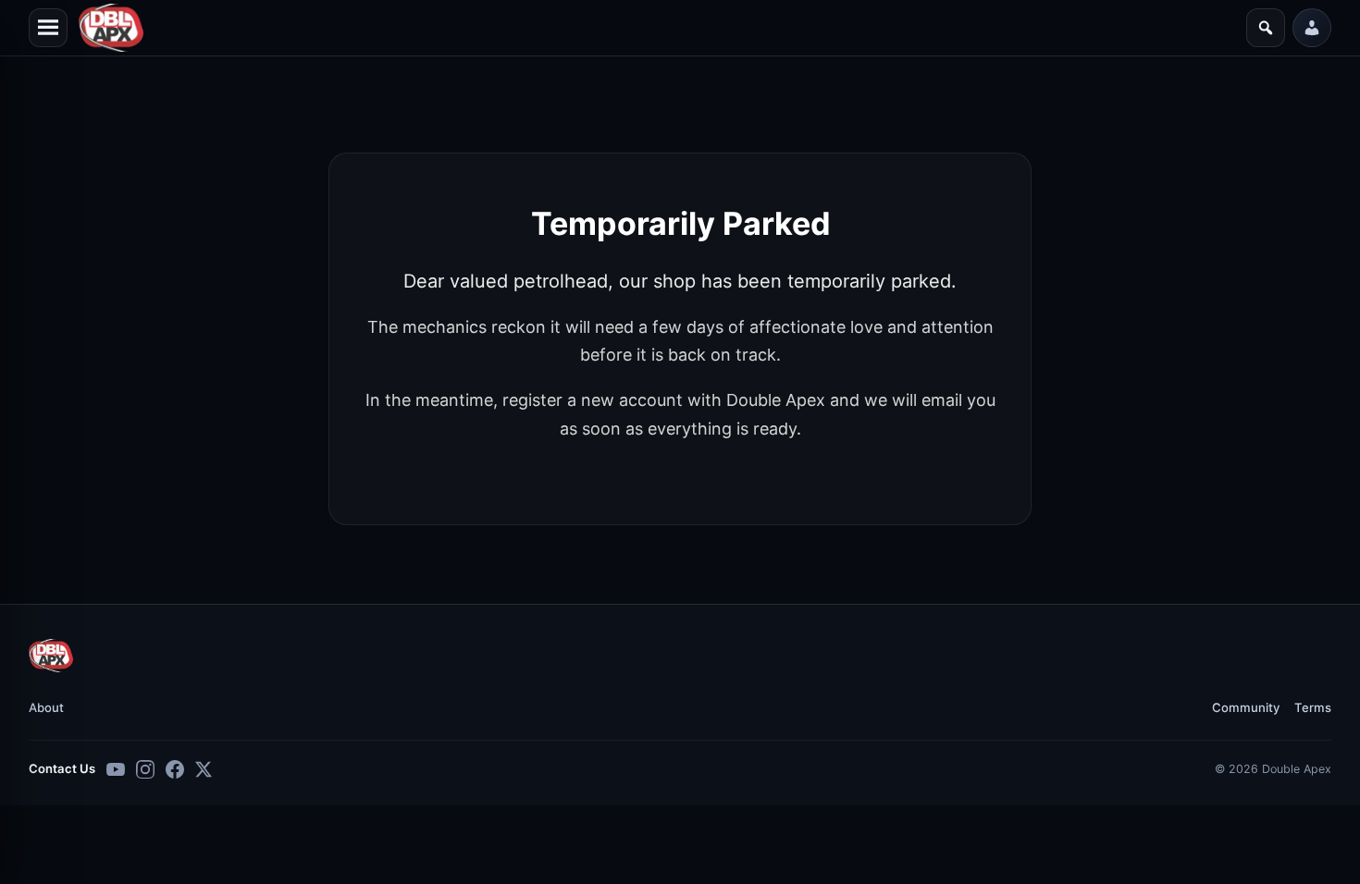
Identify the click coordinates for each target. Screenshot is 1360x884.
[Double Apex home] (51, 655)
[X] (203, 769)
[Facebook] (175, 769)
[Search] (1265, 27)
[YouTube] (115, 769)
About (46, 707)
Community (1246, 707)
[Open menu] (48, 27)
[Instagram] (145, 769)
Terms (1312, 707)
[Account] (1311, 27)
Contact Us (62, 768)
